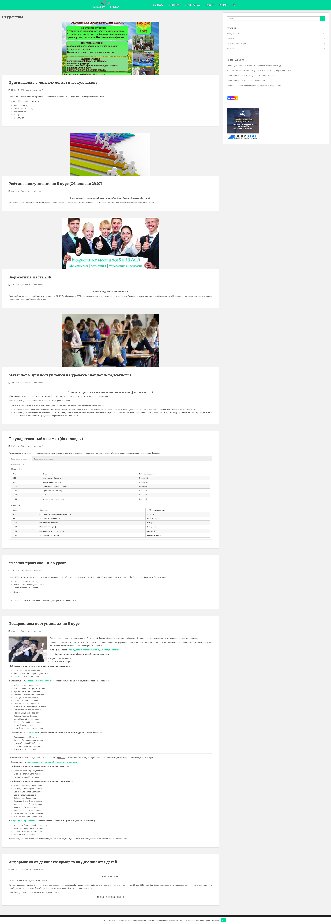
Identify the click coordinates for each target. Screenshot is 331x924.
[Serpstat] (243, 123)
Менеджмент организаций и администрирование (94, 650)
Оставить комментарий (33, 90)
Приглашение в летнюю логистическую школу (53, 82)
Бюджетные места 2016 (30, 277)
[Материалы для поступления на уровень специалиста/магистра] (110, 340)
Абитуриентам (193, 5)
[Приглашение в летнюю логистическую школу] (110, 48)
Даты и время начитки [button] (20, 459)
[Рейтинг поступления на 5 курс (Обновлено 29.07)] (110, 154)
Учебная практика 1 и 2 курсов (37, 562)
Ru (234, 5)
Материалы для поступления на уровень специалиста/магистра (70, 375)
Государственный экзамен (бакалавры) (46, 438)
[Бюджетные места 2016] (110, 243)
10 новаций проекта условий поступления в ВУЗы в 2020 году (254, 65)
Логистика (33, 732)
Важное (230, 48)
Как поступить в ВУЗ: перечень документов (246, 80)
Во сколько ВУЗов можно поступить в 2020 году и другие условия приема (259, 70)
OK (223, 920)
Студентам (231, 38)
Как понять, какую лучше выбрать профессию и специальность (255, 85)
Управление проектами (39, 681)
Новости (210, 5)
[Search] (322, 18)
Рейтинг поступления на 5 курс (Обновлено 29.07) (55, 183)
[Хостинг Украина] (232, 98)
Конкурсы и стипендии (236, 43)
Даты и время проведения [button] (45, 459)
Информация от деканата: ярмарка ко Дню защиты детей (63, 861)
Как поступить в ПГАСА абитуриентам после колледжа (251, 75)
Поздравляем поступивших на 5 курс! (45, 623)
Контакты (224, 5)
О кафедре (158, 5)
